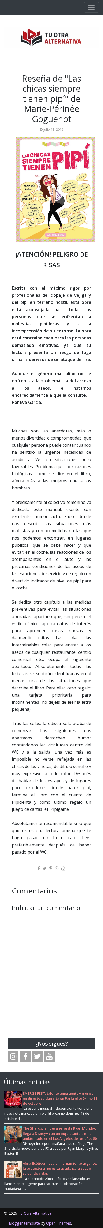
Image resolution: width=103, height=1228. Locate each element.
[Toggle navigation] (91, 7)
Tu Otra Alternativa (35, 1213)
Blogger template (24, 1223)
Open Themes (58, 1223)
